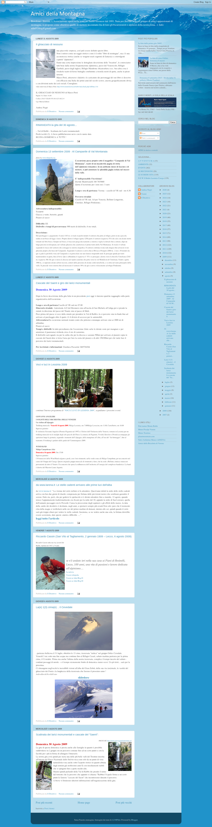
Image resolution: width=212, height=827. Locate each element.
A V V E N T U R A (146, 160)
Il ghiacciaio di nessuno (49, 44)
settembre (169, 272)
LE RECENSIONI (145, 171)
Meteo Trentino (144, 433)
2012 (165, 245)
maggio (168, 390)
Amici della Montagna (58, 14)
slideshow (83, 677)
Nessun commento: (66, 111)
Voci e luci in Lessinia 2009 (51, 364)
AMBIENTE (143, 164)
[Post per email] (78, 111)
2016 (165, 229)
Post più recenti (44, 802)
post (88, 295)
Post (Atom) (49, 808)
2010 (165, 252)
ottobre (168, 268)
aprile (167, 394)
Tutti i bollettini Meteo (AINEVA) (151, 440)
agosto (167, 276)
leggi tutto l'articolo (47, 518)
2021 (165, 209)
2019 (165, 217)
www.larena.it (45, 490)
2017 (165, 225)
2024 (165, 197)
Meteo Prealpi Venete (146, 429)
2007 (165, 414)
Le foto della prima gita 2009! (150, 43)
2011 (165, 249)
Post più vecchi (124, 802)
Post (143, 133)
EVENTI (141, 167)
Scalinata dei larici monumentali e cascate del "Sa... (170, 373)
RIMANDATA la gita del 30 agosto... (56, 125)
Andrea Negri (146, 190)
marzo (167, 398)
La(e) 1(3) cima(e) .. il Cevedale (54, 607)
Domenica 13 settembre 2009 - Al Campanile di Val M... (169, 299)
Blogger (134, 819)
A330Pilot (116, 819)
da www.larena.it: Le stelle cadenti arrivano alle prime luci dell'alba (74, 485)
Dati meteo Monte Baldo (148, 426)
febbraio (168, 402)
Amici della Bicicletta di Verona (151, 443)
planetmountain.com (146, 436)
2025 (165, 193)
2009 (165, 256)
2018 (165, 221)
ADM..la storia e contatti (148, 150)
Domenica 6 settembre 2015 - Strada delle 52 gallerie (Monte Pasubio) (158, 78)
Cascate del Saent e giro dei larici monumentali (63, 283)
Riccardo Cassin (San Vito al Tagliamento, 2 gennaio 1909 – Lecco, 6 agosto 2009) (84, 536)
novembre (169, 264)
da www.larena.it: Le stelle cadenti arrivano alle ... (170, 334)
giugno (168, 386)
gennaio (168, 405)
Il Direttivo (145, 198)
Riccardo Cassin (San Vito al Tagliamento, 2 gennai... (170, 350)
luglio (167, 382)
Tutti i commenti (148, 138)
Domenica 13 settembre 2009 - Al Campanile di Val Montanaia (71, 151)
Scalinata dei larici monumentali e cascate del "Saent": (67, 734)
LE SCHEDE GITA (146, 174)
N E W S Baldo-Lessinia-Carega (151, 178)
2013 (165, 241)
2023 (165, 201)
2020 (165, 213)
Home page (84, 802)
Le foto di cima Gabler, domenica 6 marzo (159, 59)
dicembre (169, 260)
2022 (165, 205)
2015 (165, 233)
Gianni (144, 194)
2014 (165, 237)
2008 (165, 410)
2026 (165, 189)
